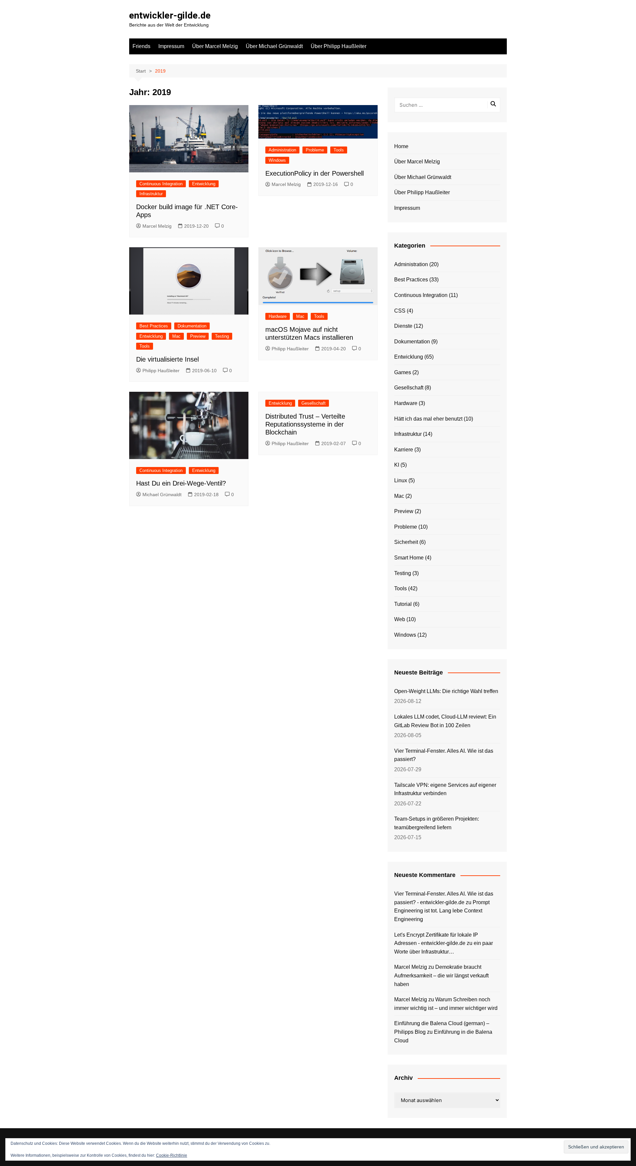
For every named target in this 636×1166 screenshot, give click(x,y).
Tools (339, 149)
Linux (400, 480)
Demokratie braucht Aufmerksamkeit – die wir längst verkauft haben (441, 975)
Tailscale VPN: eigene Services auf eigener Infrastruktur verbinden (445, 789)
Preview (197, 336)
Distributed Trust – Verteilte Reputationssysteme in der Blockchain (305, 424)
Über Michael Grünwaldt (274, 46)
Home (401, 146)
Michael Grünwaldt (162, 494)
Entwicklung (203, 183)
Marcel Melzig (157, 226)
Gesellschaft (313, 403)
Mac (176, 336)
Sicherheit (406, 542)
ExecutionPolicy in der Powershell (314, 173)
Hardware (278, 316)
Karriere (403, 449)
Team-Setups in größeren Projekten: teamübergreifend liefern (436, 823)
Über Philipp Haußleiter (338, 46)
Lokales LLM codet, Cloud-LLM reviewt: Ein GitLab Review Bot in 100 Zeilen (445, 721)
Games (402, 372)
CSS (399, 311)
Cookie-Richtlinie (171, 1155)
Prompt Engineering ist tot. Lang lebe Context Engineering (442, 911)
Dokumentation (192, 325)
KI (396, 465)
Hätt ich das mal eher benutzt (428, 419)
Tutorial (403, 604)
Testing (222, 336)
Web (399, 619)
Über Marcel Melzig (215, 46)
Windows (277, 160)
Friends (141, 46)
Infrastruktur (151, 193)
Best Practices (153, 325)
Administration (282, 149)
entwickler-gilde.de (170, 15)
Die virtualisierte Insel (167, 359)
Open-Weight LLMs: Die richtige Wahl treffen (446, 691)
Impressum (171, 46)
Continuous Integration (161, 183)
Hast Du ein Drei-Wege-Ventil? (181, 483)
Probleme (315, 149)
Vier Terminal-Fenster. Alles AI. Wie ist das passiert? (443, 755)
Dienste (403, 326)
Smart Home (409, 557)
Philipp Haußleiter (161, 370)
